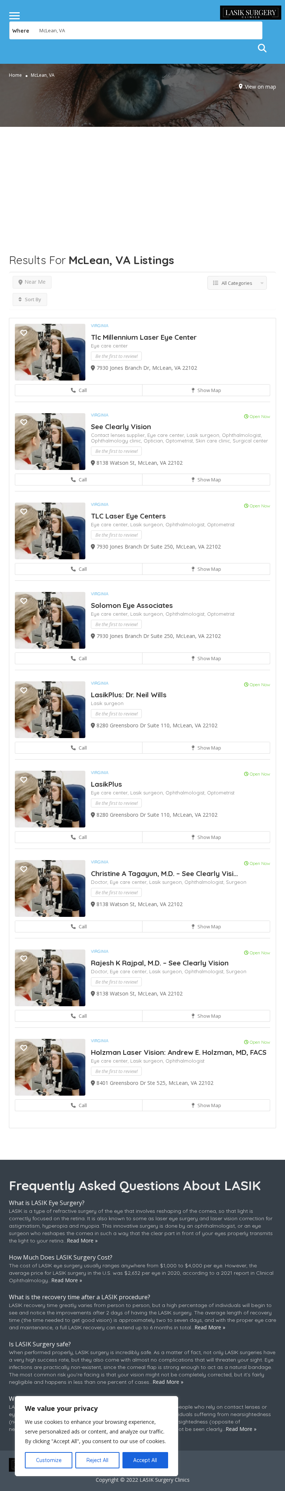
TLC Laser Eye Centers (128, 515)
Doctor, (100, 882)
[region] (96, 1436)
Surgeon (236, 882)
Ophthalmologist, (242, 435)
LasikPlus (106, 784)
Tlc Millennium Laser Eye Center (144, 337)
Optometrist (221, 524)
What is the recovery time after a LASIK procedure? (79, 1297)
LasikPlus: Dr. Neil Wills (129, 694)
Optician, (155, 441)
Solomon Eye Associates (132, 605)
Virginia (99, 325)
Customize (49, 1460)
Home (15, 75)
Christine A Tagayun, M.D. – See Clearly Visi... (164, 873)
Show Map (208, 390)
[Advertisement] (142, 179)
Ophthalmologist (185, 1061)
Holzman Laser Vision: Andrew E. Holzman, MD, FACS (178, 1052)
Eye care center (109, 346)
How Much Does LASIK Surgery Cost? (60, 1257)
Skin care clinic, (214, 441)
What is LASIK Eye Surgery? (47, 1203)
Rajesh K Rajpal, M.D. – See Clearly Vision (160, 962)
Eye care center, (167, 435)
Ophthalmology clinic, (117, 441)
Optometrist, (181, 441)
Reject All (97, 1460)
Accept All (145, 1460)
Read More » (82, 1240)
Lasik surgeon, (204, 435)
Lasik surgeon (107, 703)
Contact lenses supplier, (119, 435)
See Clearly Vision (121, 426)
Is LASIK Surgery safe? (40, 1344)
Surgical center (250, 441)
